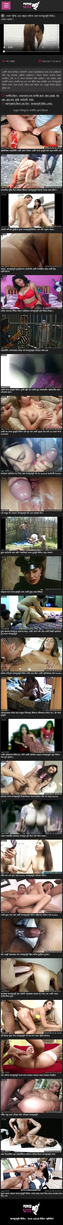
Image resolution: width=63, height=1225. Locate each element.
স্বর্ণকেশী (24, 99)
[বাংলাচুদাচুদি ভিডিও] (31, 6)
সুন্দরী (17, 99)
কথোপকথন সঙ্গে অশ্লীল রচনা (31, 95)
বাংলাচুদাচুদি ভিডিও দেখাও (41, 103)
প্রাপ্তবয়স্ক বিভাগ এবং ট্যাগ (17, 103)
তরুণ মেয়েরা (50, 95)
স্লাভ (31, 99)
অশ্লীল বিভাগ (12, 95)
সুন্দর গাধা (10, 99)
